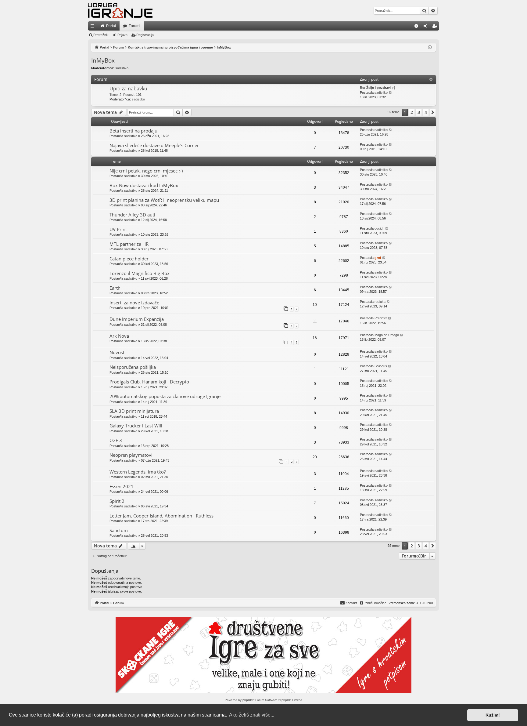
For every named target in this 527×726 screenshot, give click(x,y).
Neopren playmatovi (130, 455)
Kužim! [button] (493, 715)
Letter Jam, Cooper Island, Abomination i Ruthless (161, 516)
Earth (114, 288)
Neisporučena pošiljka (132, 367)
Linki (93, 27)
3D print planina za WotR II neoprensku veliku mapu (164, 200)
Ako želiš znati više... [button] (251, 714)
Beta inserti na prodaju (133, 131)
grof (378, 258)
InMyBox (103, 60)
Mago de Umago (387, 335)
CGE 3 (115, 440)
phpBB (247, 700)
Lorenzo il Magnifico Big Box (139, 273)
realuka (380, 301)
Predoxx (381, 318)
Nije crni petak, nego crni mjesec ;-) (146, 171)
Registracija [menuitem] (435, 27)
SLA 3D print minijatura (134, 411)
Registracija (145, 35)
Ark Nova (119, 336)
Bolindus (381, 366)
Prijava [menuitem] (427, 27)
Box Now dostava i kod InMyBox (143, 185)
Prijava (122, 35)
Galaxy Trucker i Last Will (135, 426)
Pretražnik (101, 35)
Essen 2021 (121, 486)
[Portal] (120, 10)
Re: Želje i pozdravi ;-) (377, 87)
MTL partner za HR (129, 244)
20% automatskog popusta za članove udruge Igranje (164, 396)
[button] (433, 112)
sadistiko (121, 68)
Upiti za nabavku (128, 88)
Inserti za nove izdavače (134, 302)
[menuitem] (416, 26)
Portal (111, 26)
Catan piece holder (129, 259)
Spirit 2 (116, 501)
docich (379, 228)
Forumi (134, 26)
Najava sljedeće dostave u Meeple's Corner (154, 145)
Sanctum (118, 530)
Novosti (117, 352)
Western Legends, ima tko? (137, 472)
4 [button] (426, 112)
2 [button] (411, 112)
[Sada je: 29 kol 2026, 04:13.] (430, 47)
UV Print (118, 229)
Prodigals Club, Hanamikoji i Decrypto (149, 382)
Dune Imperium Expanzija (136, 319)
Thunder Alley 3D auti (132, 215)
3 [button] (419, 112)
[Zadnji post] (391, 130)
